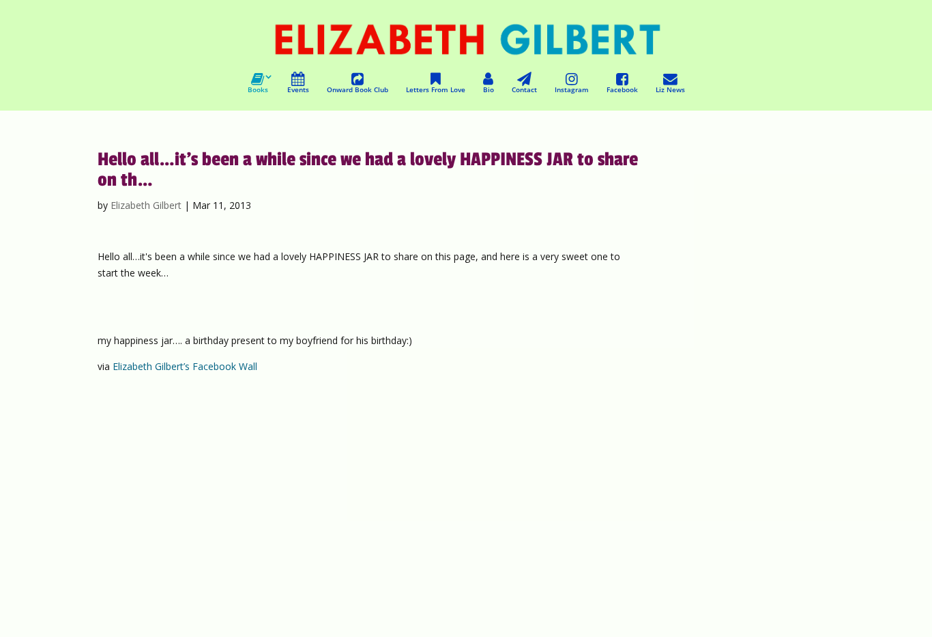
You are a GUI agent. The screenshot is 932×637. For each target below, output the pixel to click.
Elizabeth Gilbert (146, 205)
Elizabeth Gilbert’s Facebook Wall (185, 366)
